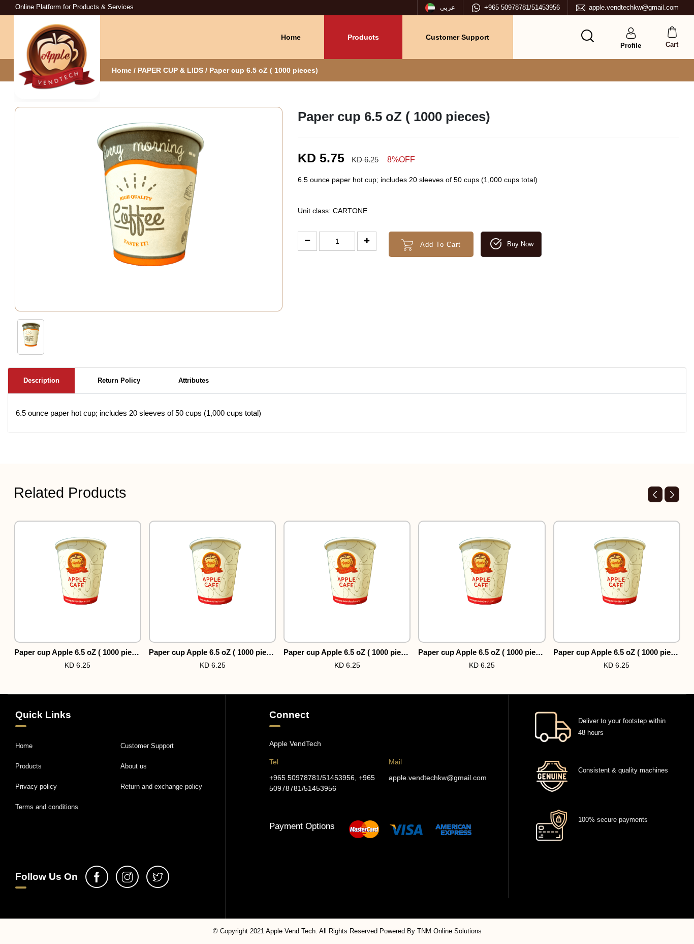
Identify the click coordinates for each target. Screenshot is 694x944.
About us (133, 766)
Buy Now (519, 244)
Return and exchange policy (161, 786)
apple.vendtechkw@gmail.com (634, 7)
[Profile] (631, 32)
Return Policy (119, 380)
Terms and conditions (46, 807)
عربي (446, 7)
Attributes (193, 380)
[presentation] (655, 494)
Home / (124, 70)
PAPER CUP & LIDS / (173, 70)
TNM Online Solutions (449, 931)
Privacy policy (36, 786)
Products (363, 37)
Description (41, 380)
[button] (587, 36)
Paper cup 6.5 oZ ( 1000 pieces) (263, 70)
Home (291, 37)
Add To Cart (439, 244)
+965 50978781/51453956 (522, 7)
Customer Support (457, 37)
